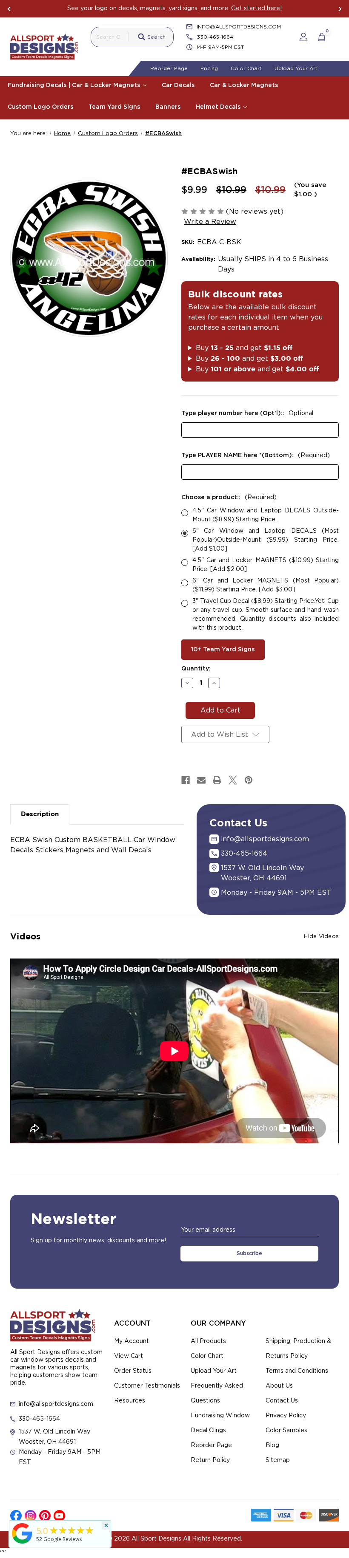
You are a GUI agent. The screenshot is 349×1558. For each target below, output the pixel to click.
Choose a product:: (229, 497)
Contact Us (282, 1401)
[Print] (217, 780)
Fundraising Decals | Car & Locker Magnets (75, 85)
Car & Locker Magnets (244, 85)
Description (40, 814)
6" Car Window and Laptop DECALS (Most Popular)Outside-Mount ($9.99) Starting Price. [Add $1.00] (265, 540)
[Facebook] (185, 780)
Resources (129, 1401)
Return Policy (210, 1460)
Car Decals (178, 85)
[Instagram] (30, 1515)
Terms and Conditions (297, 1371)
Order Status (133, 1371)
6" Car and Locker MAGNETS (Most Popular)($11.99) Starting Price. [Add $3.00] (265, 585)
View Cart (128, 1356)
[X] (233, 780)
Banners (167, 107)
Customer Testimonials (147, 1386)
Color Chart (246, 68)
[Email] (201, 780)
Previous (9, 9)
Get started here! (256, 8)
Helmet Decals (219, 107)
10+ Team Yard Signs (223, 650)
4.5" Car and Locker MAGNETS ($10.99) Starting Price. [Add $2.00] (265, 564)
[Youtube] (59, 1515)
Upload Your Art (296, 68)
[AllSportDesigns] (22, 1543)
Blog (272, 1445)
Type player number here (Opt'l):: (247, 413)
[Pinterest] (248, 780)
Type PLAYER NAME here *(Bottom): (255, 455)
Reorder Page (169, 68)
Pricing (209, 68)
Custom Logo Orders (40, 107)
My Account (131, 1341)
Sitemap (278, 1460)
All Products (208, 1341)
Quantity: (196, 669)
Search (156, 37)
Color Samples (286, 1431)
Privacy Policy (286, 1416)
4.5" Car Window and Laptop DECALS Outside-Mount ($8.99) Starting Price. (265, 515)
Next (340, 9)
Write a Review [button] (210, 221)
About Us (279, 1386)
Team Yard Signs (114, 107)
